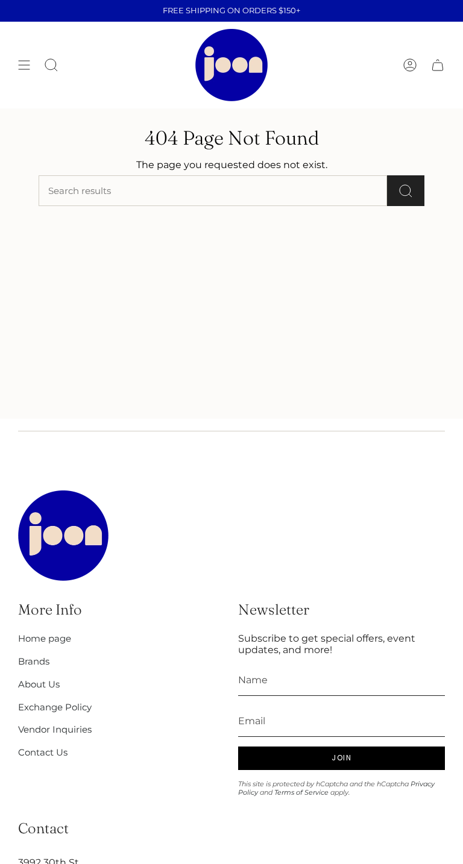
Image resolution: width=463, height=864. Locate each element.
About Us (39, 684)
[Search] (405, 190)
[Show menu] (24, 65)
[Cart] (438, 65)
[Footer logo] (63, 535)
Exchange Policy (55, 707)
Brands (33, 661)
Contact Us (43, 752)
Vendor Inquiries (55, 729)
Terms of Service (301, 792)
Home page (44, 638)
